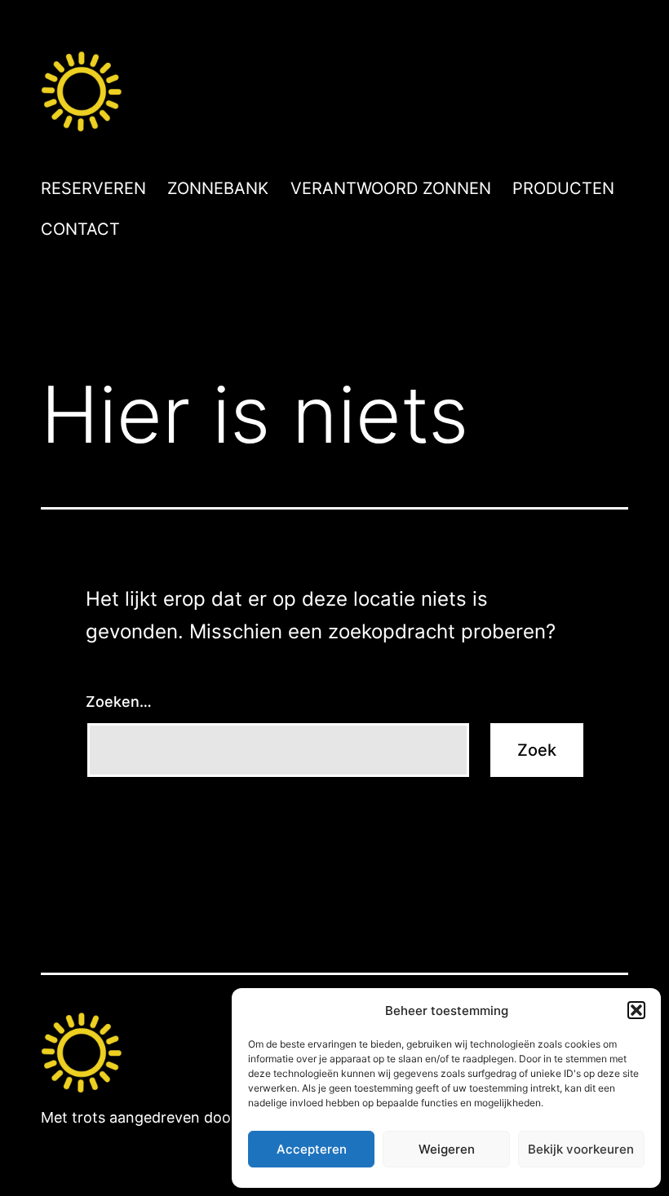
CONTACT (80, 229)
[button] (636, 1010)
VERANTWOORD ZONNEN (390, 188)
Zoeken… (119, 701)
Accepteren (312, 1149)
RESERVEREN (93, 188)
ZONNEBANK (217, 188)
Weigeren (447, 1149)
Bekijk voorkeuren (581, 1149)
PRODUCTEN (563, 188)
